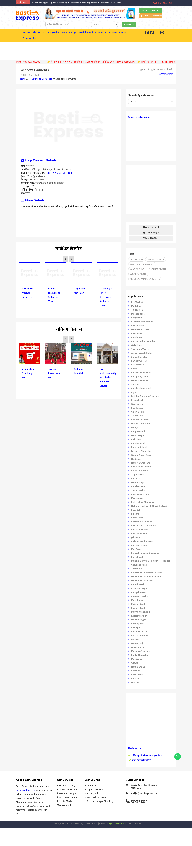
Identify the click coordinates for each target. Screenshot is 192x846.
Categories (53, 32)
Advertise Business (69, 790)
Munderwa (136, 659)
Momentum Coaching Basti (28, 373)
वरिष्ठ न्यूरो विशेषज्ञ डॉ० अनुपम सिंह (147, 755)
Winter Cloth (137, 269)
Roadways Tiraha (140, 494)
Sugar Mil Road (139, 631)
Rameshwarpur (139, 361)
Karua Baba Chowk (141, 467)
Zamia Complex (139, 357)
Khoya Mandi (138, 431)
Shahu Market (138, 490)
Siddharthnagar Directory (100, 801)
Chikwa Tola (137, 412)
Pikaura (135, 514)
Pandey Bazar (138, 624)
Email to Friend (152, 227)
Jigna (133, 392)
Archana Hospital (78, 371)
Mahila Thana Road (141, 388)
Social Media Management (76, 3)
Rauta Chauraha (139, 471)
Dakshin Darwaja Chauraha (145, 396)
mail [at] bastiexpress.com (144, 793)
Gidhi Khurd (137, 345)
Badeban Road (138, 486)
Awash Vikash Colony (142, 353)
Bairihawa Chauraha (141, 522)
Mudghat (136, 306)
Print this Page (152, 232)
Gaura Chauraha (139, 380)
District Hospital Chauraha (145, 553)
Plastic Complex (139, 635)
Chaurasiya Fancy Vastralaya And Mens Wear (106, 297)
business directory (25, 790)
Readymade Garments (40, 79)
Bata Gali (135, 510)
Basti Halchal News (96, 797)
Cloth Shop (136, 259)
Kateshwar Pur (139, 616)
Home (27, 32)
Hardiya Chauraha (140, 424)
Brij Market (137, 302)
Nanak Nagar (138, 435)
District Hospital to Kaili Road (146, 577)
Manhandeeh (138, 314)
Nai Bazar (136, 459)
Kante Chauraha (139, 655)
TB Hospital (137, 310)
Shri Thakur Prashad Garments (28, 293)
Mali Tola (136, 549)
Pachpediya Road (140, 377)
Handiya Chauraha (140, 463)
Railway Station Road (142, 541)
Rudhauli (135, 679)
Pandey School (139, 447)
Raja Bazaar (137, 408)
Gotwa (134, 663)
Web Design (69, 32)
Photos (112, 32)
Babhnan (135, 671)
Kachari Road (138, 608)
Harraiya (135, 682)
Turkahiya (136, 569)
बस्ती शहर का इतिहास (141, 760)
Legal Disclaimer (95, 790)
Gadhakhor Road (140, 329)
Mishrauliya (137, 498)
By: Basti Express (117, 824)
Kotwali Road (138, 604)
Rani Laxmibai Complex (143, 341)
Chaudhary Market (141, 373)
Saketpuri (136, 628)
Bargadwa (136, 318)
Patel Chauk (137, 337)
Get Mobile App (31, 3)
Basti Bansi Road (139, 533)
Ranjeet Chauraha (140, 420)
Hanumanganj (138, 667)
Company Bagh (139, 588)
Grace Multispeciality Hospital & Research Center (108, 377)
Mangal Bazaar (139, 592)
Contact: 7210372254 (103, 3)
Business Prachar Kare (152, 15)
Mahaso (135, 639)
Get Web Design (67, 793)
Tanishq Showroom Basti (54, 373)
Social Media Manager (92, 32)
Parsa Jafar (137, 518)
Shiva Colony (137, 326)
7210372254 (138, 801)
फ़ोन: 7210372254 (165, 3)
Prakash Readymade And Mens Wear (54, 295)
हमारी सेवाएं (22, 2)
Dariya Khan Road (140, 612)
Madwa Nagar (138, 620)
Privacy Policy (94, 793)
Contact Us (29, 38)
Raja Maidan (137, 365)
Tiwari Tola (137, 416)
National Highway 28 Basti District (149, 506)
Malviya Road (138, 443)
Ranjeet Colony (139, 545)
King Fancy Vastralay (79, 291)
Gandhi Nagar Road (141, 455)
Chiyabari (136, 479)
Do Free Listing (67, 786)
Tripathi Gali (137, 475)
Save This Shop (152, 238)
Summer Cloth (157, 269)
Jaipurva (135, 537)
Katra (134, 369)
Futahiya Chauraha (141, 451)
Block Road (137, 557)
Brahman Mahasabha (142, 322)
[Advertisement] (96, 50)
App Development (68, 797)
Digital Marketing (50, 3)
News (122, 32)
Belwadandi (137, 400)
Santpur (135, 384)
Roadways (136, 333)
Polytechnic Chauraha (142, 502)
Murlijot (135, 428)
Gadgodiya (137, 404)
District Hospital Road (142, 580)
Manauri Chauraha (140, 651)
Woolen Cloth (138, 274)
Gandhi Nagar (138, 482)
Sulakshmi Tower (140, 349)
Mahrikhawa (137, 600)
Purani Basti (137, 584)
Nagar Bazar (137, 647)
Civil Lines (136, 439)
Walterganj (137, 643)
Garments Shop (155, 259)
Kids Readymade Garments (145, 279)
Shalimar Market (140, 529)
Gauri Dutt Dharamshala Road (146, 573)
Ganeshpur (137, 675)
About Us (38, 32)
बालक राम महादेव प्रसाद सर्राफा (59, 173)
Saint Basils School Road (143, 526)
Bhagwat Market (140, 596)
